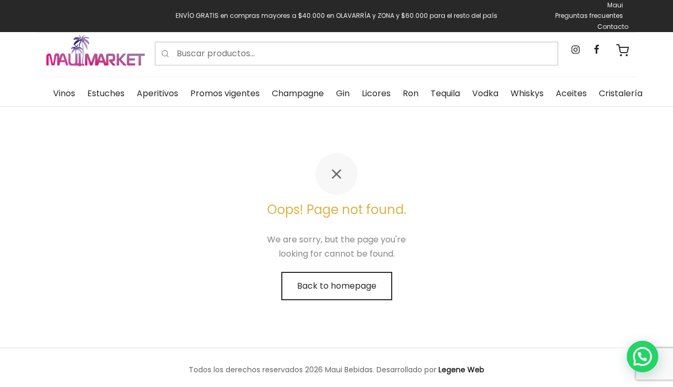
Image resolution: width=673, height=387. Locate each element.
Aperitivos (157, 93)
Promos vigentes (225, 93)
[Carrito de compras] (622, 50)
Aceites (571, 93)
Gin (343, 93)
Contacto (612, 26)
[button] (642, 356)
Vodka (485, 93)
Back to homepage (336, 286)
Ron (411, 93)
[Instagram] (575, 50)
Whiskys (527, 93)
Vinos (64, 93)
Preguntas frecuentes (589, 15)
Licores (376, 93)
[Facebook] (596, 50)
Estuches (106, 93)
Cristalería (621, 93)
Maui (615, 5)
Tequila (445, 93)
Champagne (298, 93)
